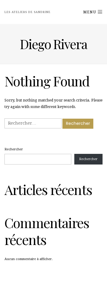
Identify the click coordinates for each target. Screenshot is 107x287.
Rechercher (13, 149)
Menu (90, 12)
